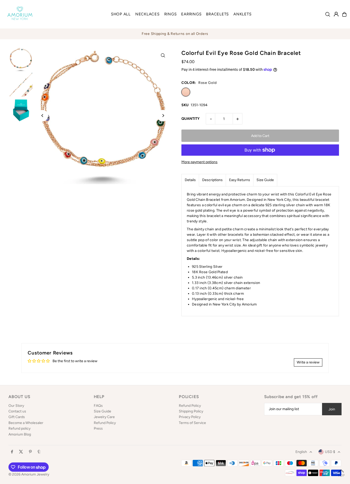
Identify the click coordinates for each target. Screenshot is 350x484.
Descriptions (212, 180)
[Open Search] (327, 14)
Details (190, 180)
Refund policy (19, 428)
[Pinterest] (30, 452)
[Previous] (42, 115)
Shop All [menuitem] (121, 14)
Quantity (190, 118)
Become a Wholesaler (25, 423)
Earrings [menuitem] (191, 14)
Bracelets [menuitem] (217, 14)
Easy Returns (239, 180)
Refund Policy (105, 423)
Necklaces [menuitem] (147, 14)
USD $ (330, 452)
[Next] (163, 115)
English (301, 452)
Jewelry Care (104, 417)
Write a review (308, 362)
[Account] (336, 14)
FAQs (98, 405)
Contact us (17, 411)
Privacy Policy (190, 417)
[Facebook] (12, 452)
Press (98, 428)
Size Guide (265, 180)
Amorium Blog (19, 434)
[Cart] (344, 14)
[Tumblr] (39, 452)
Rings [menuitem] (170, 14)
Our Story (16, 405)
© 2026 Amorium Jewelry (28, 474)
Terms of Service (192, 423)
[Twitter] (21, 452)
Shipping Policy (191, 411)
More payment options (199, 162)
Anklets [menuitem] (242, 14)
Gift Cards (16, 417)
